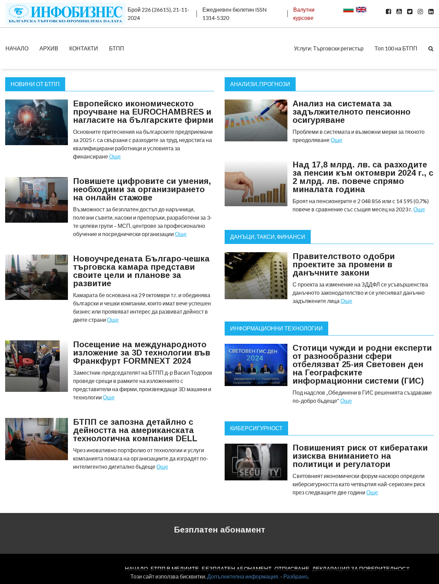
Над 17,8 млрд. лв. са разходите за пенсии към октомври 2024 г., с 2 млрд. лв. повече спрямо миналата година (363, 177)
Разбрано (295, 576)
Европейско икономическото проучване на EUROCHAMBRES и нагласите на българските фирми (143, 112)
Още (115, 156)
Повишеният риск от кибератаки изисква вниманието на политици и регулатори (360, 456)
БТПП (116, 48)
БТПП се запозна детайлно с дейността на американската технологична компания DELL (135, 430)
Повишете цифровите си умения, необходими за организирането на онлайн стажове (142, 189)
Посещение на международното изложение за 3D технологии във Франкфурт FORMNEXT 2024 (141, 352)
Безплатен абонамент (219, 529)
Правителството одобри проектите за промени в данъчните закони (344, 264)
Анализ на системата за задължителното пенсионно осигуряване (352, 112)
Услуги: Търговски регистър (329, 48)
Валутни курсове (304, 13)
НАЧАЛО (16, 48)
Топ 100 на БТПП (396, 48)
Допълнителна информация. (243, 576)
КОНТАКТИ (83, 48)
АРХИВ (48, 48)
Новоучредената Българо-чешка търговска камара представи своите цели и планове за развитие (141, 271)
